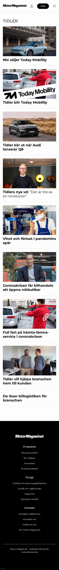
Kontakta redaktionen (29, 514)
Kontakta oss (29, 519)
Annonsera (29, 463)
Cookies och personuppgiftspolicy (29, 483)
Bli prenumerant (29, 453)
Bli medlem (29, 458)
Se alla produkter (29, 468)
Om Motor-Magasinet (29, 530)
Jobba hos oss (29, 524)
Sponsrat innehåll (29, 499)
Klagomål (29, 494)
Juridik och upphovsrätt (29, 488)
